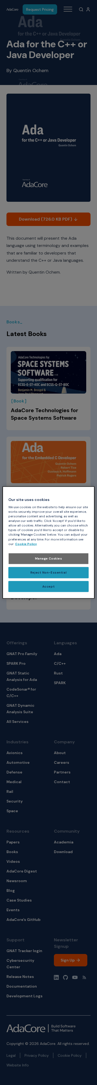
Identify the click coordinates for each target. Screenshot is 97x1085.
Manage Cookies (48, 558)
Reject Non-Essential (48, 572)
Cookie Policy (26, 544)
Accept (48, 586)
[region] (48, 542)
